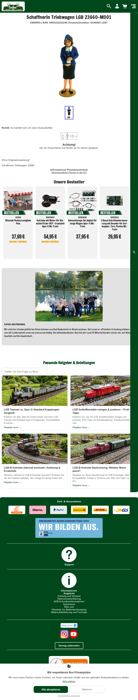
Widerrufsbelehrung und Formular (69, 612)
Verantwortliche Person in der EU (69, 172)
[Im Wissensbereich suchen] (134, 252)
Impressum (69, 604)
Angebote (69, 593)
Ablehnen (87, 689)
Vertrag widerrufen (69, 645)
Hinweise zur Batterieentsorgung (69, 609)
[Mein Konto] (117, 6)
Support (69, 564)
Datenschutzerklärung (69, 599)
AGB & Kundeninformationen (69, 601)
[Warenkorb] (125, 6)
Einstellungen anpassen (69, 696)
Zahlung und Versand (69, 596)
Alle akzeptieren (50, 689)
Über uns (69, 607)
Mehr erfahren (69, 681)
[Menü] (133, 6)
